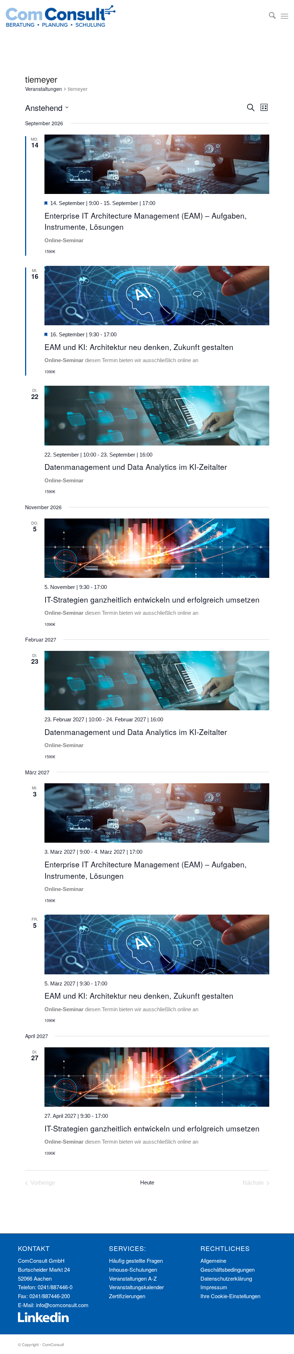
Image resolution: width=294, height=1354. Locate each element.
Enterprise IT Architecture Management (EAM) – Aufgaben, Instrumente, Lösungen (145, 221)
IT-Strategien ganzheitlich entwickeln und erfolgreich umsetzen (152, 599)
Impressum (213, 1287)
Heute (147, 1182)
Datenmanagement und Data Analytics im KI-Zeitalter (135, 466)
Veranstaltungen (43, 89)
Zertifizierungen (127, 1296)
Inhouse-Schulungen (133, 1269)
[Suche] (269, 16)
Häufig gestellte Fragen (136, 1260)
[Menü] (284, 16)
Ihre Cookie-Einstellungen (230, 1296)
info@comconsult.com (62, 1305)
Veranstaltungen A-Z (133, 1278)
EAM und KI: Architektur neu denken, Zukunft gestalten (138, 346)
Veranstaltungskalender (136, 1287)
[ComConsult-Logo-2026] (60, 16)
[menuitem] (269, 16)
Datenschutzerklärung (226, 1278)
